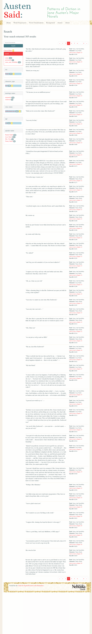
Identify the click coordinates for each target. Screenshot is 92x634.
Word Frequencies (19, 22)
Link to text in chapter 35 (75, 369)
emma (7, 58)
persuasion (8, 60)
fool (6, 85)
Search (60, 22)
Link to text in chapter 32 (75, 155)
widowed (7, 99)
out (6, 123)
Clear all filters (9, 50)
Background (50, 22)
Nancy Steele (9, 141)
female (7, 74)
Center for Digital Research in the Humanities (31, 585)
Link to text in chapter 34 (75, 350)
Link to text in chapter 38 (75, 507)
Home (8, 22)
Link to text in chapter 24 (75, 52)
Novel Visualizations (36, 22)
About (67, 22)
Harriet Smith (9, 135)
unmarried (8, 97)
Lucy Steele (8, 137)
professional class (10, 111)
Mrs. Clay (8, 139)
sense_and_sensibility (11, 62)
